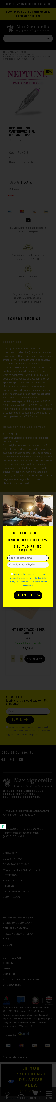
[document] (28, 551)
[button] (49, 499)
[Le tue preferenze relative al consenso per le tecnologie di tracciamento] (3, 826)
